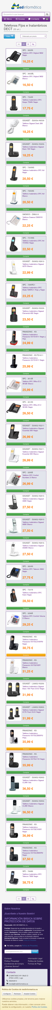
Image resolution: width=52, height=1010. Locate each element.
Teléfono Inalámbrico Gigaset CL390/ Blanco (33, 805)
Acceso (21, 18)
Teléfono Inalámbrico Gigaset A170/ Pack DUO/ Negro (33, 711)
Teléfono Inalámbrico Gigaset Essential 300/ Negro (33, 429)
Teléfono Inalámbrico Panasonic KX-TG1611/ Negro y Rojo (34, 336)
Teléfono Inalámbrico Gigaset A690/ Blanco (33, 523)
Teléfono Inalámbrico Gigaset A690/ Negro (33, 500)
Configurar (7, 994)
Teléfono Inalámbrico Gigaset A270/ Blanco (33, 265)
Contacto (35, 18)
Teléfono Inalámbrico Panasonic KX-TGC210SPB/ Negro (32, 641)
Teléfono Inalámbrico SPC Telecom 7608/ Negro (32, 875)
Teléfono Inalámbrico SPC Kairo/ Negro (32, 593)
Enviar (35, 951)
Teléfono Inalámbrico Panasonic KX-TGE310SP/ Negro (32, 829)
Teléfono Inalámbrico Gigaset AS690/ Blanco (33, 546)
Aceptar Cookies (29, 994)
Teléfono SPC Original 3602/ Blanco (32, 77)
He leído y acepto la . (22, 945)
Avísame (26, 655)
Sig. (33, 44)
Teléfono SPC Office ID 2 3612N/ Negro (31, 406)
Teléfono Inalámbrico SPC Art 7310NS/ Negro (33, 241)
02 (28, 44)
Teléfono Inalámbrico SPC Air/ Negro (33, 171)
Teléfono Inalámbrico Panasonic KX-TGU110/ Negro (33, 758)
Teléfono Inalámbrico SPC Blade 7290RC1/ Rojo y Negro (33, 288)
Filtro (8, 36)
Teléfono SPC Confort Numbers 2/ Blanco (30, 476)
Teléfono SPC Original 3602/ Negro (32, 54)
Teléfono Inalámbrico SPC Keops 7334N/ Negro (32, 101)
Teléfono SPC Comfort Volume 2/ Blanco (33, 617)
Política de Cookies (39, 1007)
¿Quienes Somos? (11, 966)
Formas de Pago (34, 963)
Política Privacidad (11, 961)
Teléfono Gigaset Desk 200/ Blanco (32, 124)
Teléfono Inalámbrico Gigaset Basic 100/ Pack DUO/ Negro (33, 687)
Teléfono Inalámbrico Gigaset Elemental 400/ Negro (33, 312)
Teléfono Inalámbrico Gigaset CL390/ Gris (33, 781)
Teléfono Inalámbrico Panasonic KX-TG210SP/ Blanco (31, 665)
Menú (9, 18)
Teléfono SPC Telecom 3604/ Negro (33, 570)
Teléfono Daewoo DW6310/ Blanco (32, 218)
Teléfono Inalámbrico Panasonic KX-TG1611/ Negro (33, 359)
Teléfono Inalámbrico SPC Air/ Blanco (33, 194)
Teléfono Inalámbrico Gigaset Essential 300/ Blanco (33, 453)
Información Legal (35, 958)
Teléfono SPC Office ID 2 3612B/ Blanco (31, 382)
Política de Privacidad (29, 940)
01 (24, 44)
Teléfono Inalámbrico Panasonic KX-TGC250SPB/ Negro (32, 852)
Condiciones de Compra (14, 963)
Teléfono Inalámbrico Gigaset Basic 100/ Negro (33, 148)
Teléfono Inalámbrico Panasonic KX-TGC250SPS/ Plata (32, 735)
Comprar (26, 68)
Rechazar (17, 994)
